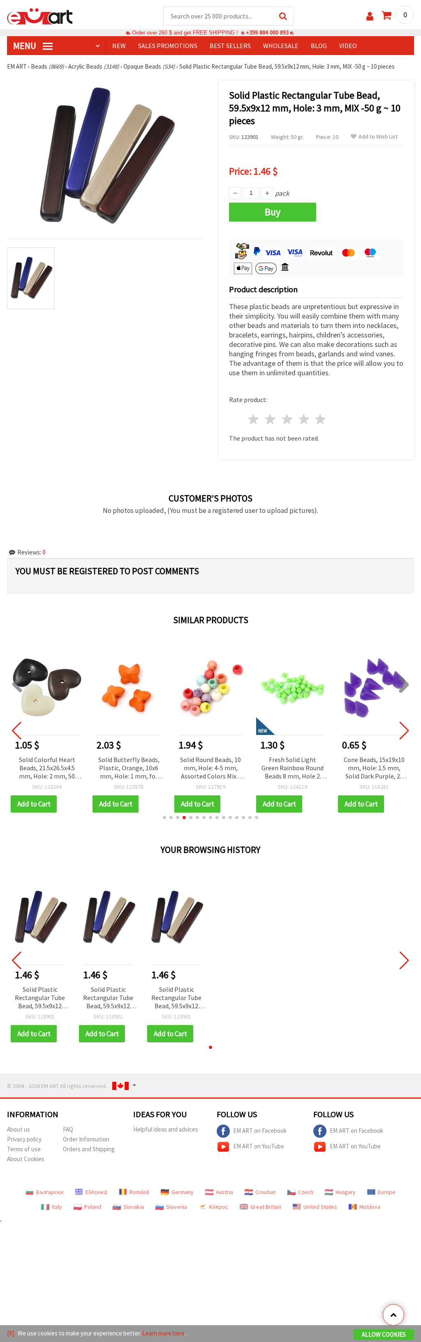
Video (348, 46)
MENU (25, 45)
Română (139, 1192)
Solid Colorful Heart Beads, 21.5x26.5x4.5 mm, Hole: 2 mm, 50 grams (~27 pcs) (47, 768)
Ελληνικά (96, 1192)
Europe (387, 1192)
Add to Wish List (378, 137)
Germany (182, 1192)
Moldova (369, 1206)
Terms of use (24, 1149)
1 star (253, 419)
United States (320, 1206)
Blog (319, 46)
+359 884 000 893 (267, 33)
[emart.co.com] (40, 15)
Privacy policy (24, 1139)
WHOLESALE (280, 46)
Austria (224, 1192)
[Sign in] (369, 16)
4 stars (304, 419)
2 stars (270, 419)
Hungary (345, 1192)
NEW (119, 46)
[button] (164, 817)
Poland (92, 1206)
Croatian (265, 1192)
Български (49, 1192)
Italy (57, 1206)
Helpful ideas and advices (165, 1129)
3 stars (287, 419)
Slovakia (133, 1206)
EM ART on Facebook (260, 1130)
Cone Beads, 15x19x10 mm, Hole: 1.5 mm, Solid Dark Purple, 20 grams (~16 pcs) (374, 768)
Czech (305, 1192)
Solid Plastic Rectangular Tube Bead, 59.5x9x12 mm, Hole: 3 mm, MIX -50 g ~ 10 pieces (40, 998)
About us (18, 1129)
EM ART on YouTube (258, 1146)
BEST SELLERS (230, 46)
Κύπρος (218, 1206)
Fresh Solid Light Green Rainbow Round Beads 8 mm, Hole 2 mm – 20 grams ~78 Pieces (292, 768)
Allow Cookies (384, 1334)
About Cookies (25, 1159)
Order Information (86, 1139)
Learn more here (163, 1333)
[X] (10, 1333)
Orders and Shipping (89, 1149)
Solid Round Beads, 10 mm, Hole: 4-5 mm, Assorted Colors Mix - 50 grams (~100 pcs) (210, 768)
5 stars (320, 419)
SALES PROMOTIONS (167, 46)
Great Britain (265, 1206)
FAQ (68, 1129)
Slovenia (176, 1206)
